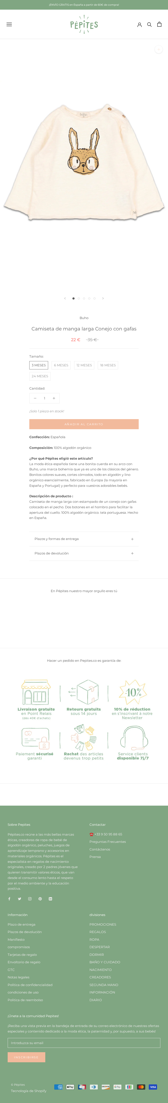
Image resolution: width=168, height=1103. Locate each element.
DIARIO (95, 1000)
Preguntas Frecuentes (107, 842)
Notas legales (18, 977)
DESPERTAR (99, 947)
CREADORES (100, 977)
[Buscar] (149, 24)
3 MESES (39, 365)
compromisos (19, 947)
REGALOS (97, 932)
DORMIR (96, 955)
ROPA (94, 939)
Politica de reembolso (25, 1000)
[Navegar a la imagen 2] (79, 298)
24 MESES (40, 376)
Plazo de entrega (21, 924)
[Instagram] (30, 898)
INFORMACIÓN (102, 992)
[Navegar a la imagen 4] (89, 298)
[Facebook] (9, 898)
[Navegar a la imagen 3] (84, 298)
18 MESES (108, 365)
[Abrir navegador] (9, 24)
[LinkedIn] (50, 898)
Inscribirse (26, 1057)
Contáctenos (99, 849)
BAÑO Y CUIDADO (104, 962)
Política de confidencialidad (30, 985)
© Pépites (18, 1084)
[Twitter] (19, 898)
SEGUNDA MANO (103, 985)
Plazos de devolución (52, 553)
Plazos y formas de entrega (57, 539)
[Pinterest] (40, 898)
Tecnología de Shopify (28, 1091)
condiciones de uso (23, 992)
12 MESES (84, 365)
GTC (11, 970)
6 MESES (61, 365)
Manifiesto (16, 939)
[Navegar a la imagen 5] (94, 298)
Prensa (95, 857)
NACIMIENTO (100, 970)
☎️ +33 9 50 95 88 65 (105, 834)
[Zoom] (159, 49)
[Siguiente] (103, 298)
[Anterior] (65, 298)
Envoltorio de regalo (24, 962)
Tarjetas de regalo (22, 955)
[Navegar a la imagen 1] (73, 298)
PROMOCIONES (102, 924)
